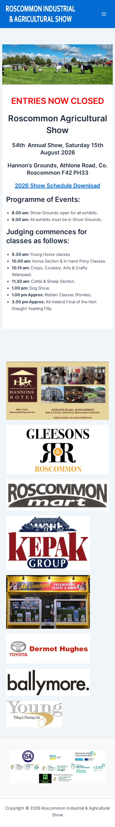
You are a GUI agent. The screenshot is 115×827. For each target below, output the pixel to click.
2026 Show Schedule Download (57, 185)
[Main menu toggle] (103, 14)
